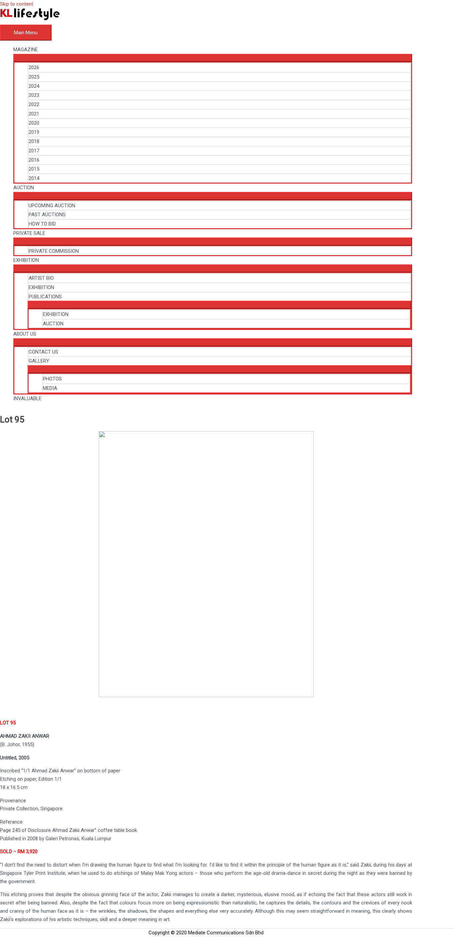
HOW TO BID (42, 224)
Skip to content (16, 4)
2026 (34, 68)
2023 (34, 95)
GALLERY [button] (39, 361)
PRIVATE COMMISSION (54, 251)
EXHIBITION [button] (26, 260)
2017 (34, 151)
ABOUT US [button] (24, 334)
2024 (34, 86)
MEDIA (50, 388)
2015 (34, 169)
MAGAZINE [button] (25, 50)
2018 (34, 141)
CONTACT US (43, 352)
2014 (34, 178)
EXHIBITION (41, 287)
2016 (34, 160)
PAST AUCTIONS (47, 215)
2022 (34, 104)
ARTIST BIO (41, 278)
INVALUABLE (27, 398)
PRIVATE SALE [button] (29, 233)
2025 (34, 77)
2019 (34, 132)
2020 (34, 123)
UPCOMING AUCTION (52, 206)
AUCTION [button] (23, 188)
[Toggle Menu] (212, 58)
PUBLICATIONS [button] (45, 297)
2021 (34, 114)
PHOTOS (52, 379)
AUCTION (53, 324)
